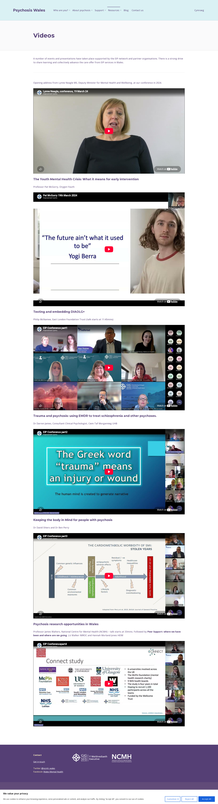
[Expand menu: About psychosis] (91, 10)
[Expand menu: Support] (105, 10)
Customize (172, 799)
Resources (113, 10)
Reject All (189, 799)
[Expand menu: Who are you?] (69, 10)
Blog (126, 10)
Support (99, 10)
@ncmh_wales (48, 768)
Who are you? (60, 10)
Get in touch (39, 761)
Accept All (206, 799)
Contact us (137, 10)
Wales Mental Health (53, 771)
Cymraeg (199, 10)
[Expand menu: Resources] (120, 10)
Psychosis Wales (29, 10)
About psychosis (81, 10)
